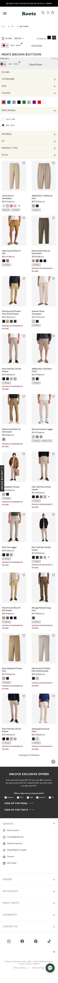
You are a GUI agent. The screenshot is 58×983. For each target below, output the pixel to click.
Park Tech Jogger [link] (9, 547)
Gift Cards (11, 863)
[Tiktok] (49, 943)
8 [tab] (19, 240)
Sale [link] (3, 27)
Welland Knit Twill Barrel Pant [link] (42, 197)
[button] (29, 13)
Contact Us (10, 927)
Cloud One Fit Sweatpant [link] (8, 197)
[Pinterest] (35, 943)
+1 (48, 497)
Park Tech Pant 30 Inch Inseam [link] (11, 370)
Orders (7, 880)
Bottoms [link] (24, 27)
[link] (43, 14)
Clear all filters (36, 46)
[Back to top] (53, 761)
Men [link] (12, 27)
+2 (19, 206)
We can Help (10, 891)
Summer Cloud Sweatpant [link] (38, 312)
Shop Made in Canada (16, 850)
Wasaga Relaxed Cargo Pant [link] (41, 609)
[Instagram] (9, 943)
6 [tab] (18, 185)
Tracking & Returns (15, 837)
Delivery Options (14, 844)
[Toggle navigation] (4, 13)
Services (8, 824)
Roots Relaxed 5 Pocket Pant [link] (12, 669)
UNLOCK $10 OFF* (2, 480)
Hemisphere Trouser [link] (11, 487)
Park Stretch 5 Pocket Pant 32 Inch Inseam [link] (11, 312)
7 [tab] (48, 185)
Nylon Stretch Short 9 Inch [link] (11, 252)
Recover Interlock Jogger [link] (42, 429)
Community (10, 915)
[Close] (2, 467)
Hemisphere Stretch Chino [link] (40, 730)
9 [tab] (20, 301)
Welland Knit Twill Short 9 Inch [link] (42, 370)
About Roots (11, 903)
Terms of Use (38, 968)
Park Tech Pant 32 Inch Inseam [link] (41, 488)
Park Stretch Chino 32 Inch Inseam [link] (41, 252)
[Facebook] (22, 943)
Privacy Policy (20, 968)
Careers (10, 857)
